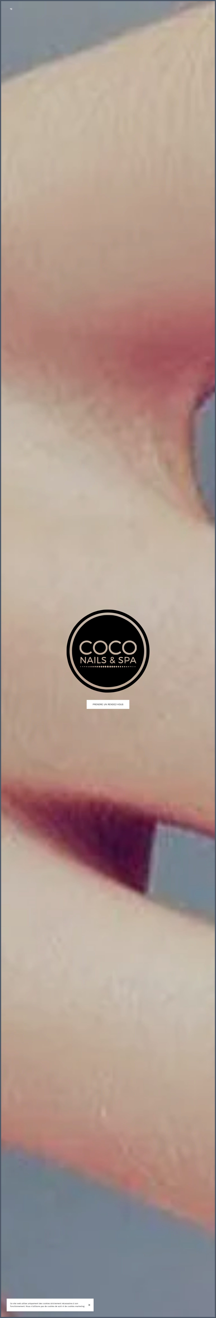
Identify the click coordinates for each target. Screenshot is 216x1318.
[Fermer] (89, 1305)
